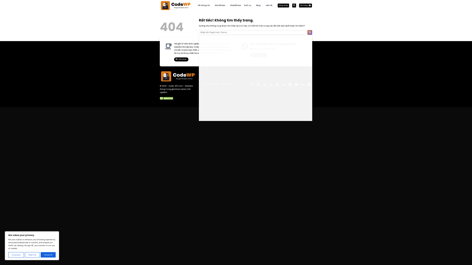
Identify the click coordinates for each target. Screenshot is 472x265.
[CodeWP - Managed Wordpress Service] (177, 5)
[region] (32, 245)
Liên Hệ (269, 6)
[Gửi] (309, 32)
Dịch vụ (247, 6)
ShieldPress (235, 6)
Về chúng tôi (204, 6)
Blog (258, 6)
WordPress (220, 6)
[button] (283, 6)
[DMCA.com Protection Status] (166, 98)
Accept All (48, 255)
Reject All (32, 255)
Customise (16, 255)
